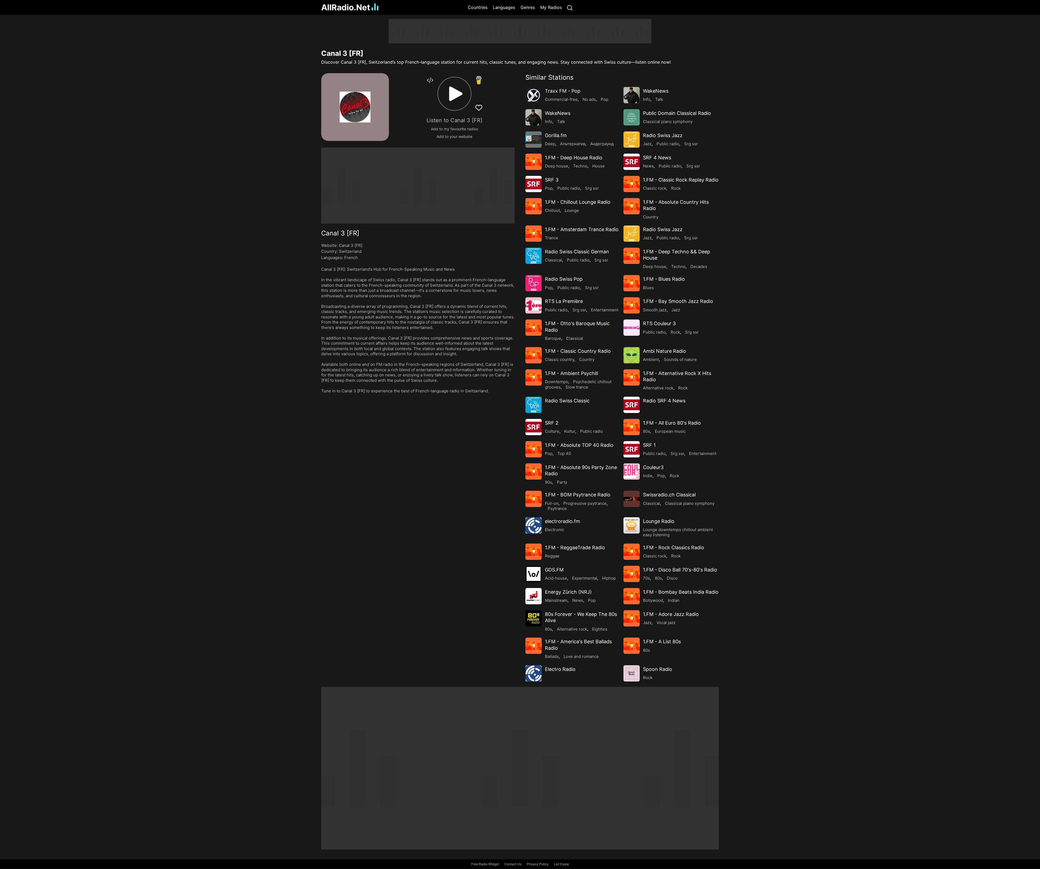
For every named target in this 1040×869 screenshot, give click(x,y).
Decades (698, 266)
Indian (674, 600)
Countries (477, 7)
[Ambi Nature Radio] (631, 355)
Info (646, 99)
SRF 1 (649, 445)
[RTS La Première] (533, 305)
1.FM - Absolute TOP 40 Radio (579, 445)
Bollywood (653, 600)
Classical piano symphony (668, 121)
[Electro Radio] (533, 673)
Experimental (584, 578)
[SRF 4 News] (631, 162)
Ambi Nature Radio (664, 351)
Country (650, 216)
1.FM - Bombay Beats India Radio (681, 592)
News (648, 166)
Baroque (553, 338)
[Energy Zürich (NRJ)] (533, 596)
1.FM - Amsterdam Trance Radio (582, 229)
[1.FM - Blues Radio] (631, 283)
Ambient (651, 359)
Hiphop (609, 578)
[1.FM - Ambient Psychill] (533, 377)
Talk (659, 99)
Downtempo (556, 381)
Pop (604, 99)
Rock (676, 188)
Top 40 (564, 453)
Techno (580, 166)
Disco (672, 578)
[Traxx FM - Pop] (533, 95)
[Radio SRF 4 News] (631, 405)
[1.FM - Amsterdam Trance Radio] (533, 233)
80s (646, 431)
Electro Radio (560, 669)
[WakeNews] (631, 95)
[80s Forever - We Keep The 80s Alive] (533, 618)
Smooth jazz (655, 309)
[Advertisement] (295, 100)
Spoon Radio (657, 669)
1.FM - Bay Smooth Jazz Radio (678, 301)
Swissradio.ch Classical (669, 495)
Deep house (556, 166)
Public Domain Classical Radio (677, 113)
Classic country (559, 359)
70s (646, 578)
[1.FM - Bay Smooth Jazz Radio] (631, 305)
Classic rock (654, 188)
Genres (528, 7)
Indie (647, 475)
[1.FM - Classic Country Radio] (533, 355)
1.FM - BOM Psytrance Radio (577, 495)
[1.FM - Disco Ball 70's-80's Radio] (631, 574)
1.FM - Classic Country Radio (578, 351)
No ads (589, 99)
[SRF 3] (533, 184)
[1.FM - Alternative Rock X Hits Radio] (631, 377)
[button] (454, 94)
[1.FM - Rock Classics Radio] (631, 552)
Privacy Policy (538, 864)
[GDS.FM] (533, 574)
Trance (551, 237)
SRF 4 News (657, 157)
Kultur (569, 431)
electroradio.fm (562, 521)
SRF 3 (551, 180)
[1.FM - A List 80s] (631, 646)
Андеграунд (602, 143)
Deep (550, 143)
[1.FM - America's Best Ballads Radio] (533, 646)
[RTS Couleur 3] (631, 327)
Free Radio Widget (485, 864)
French (351, 257)
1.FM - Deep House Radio (573, 157)
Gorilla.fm (556, 135)
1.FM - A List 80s (662, 641)
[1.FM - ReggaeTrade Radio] (533, 552)
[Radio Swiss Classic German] (533, 256)
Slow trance (577, 387)
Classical (553, 260)
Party (562, 482)
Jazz (647, 143)
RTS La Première (564, 301)
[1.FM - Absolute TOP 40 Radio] (533, 449)
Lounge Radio (658, 521)
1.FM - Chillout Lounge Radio (577, 202)
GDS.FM (554, 570)
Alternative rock (658, 387)
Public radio (667, 143)
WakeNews (655, 91)
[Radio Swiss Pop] (533, 283)
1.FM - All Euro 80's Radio (672, 423)
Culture (552, 431)
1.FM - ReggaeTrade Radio (575, 547)
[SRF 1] (631, 449)
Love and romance (581, 656)
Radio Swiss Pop (564, 279)
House (598, 166)
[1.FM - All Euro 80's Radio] (631, 427)
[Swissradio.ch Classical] (631, 499)
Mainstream (556, 600)
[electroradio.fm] (533, 525)
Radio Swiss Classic (567, 400)
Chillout (552, 210)
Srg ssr (691, 143)
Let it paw (561, 864)
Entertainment (604, 309)
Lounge (572, 210)
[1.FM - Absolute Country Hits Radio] (631, 206)
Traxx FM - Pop (562, 91)
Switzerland (350, 251)
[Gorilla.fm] (533, 139)
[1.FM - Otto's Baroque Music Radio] (533, 327)
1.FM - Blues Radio (664, 279)
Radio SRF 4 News (664, 400)
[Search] (570, 7)
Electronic (554, 529)
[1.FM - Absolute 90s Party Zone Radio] (533, 471)
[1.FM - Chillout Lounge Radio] (533, 206)
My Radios (551, 7)
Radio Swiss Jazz (662, 135)
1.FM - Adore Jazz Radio (671, 614)
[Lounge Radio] (631, 525)
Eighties (599, 629)
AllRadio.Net (345, 7)
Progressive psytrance (585, 503)
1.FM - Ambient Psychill (571, 373)
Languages (504, 7)
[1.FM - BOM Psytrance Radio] (533, 499)
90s (548, 482)
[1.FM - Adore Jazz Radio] (631, 618)
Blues (648, 287)
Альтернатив (572, 143)
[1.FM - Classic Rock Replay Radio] (631, 184)
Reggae (552, 555)
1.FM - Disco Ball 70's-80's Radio (680, 570)
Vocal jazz (665, 622)
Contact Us (512, 864)
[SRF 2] (533, 427)
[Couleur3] (631, 471)
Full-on (551, 503)
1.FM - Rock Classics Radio (673, 547)
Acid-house (556, 578)
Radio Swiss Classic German (577, 251)
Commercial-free (561, 99)
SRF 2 (551, 423)
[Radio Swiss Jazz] (631, 139)
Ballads (552, 656)
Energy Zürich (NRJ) (568, 592)
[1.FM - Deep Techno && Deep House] (631, 256)
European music (670, 431)
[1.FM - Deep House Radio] (533, 162)
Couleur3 (653, 467)
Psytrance (557, 508)
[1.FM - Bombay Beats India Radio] (631, 596)
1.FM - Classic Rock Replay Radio (681, 180)
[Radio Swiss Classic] (533, 405)
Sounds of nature (680, 359)
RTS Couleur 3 (659, 323)
